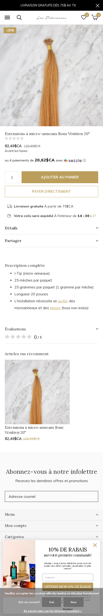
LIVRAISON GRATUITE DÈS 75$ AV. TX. (48, 5)
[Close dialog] (95, 545)
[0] (94, 17)
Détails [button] (11, 228)
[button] (7, 18)
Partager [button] (13, 240)
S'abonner (84, 496)
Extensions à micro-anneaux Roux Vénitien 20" (34, 430)
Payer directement (51, 191)
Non (73, 602)
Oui (51, 602)
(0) (27, 138)
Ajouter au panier (60, 177)
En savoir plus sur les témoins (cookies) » (53, 611)
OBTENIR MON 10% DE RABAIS (67, 587)
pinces (55, 308)
